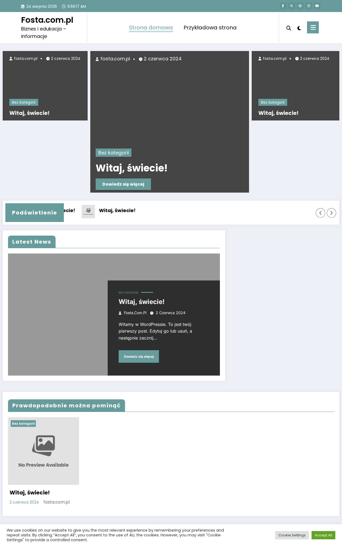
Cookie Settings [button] (292, 535)
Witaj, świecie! (29, 113)
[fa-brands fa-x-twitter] (291, 6)
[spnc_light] (299, 27)
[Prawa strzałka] (331, 212)
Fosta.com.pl (47, 20)
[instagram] (308, 6)
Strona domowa (151, 27)
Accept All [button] (323, 535)
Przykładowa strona (210, 27)
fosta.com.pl (25, 58)
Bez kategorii (24, 102)
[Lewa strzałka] (320, 212)
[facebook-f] (283, 6)
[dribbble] (300, 6)
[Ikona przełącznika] (313, 27)
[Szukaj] (288, 27)
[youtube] (317, 6)
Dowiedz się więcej (123, 184)
